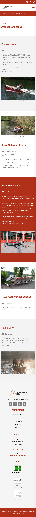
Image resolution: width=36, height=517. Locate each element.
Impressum (18, 424)
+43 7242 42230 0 (18, 450)
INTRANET (18, 428)
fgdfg (18, 485)
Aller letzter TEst (18, 473)
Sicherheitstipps (18, 415)
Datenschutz (18, 421)
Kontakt (18, 418)
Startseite (4, 13)
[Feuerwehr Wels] (6, 7)
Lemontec (21, 513)
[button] (3, 242)
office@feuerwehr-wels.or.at (18, 456)
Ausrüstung (12, 13)
